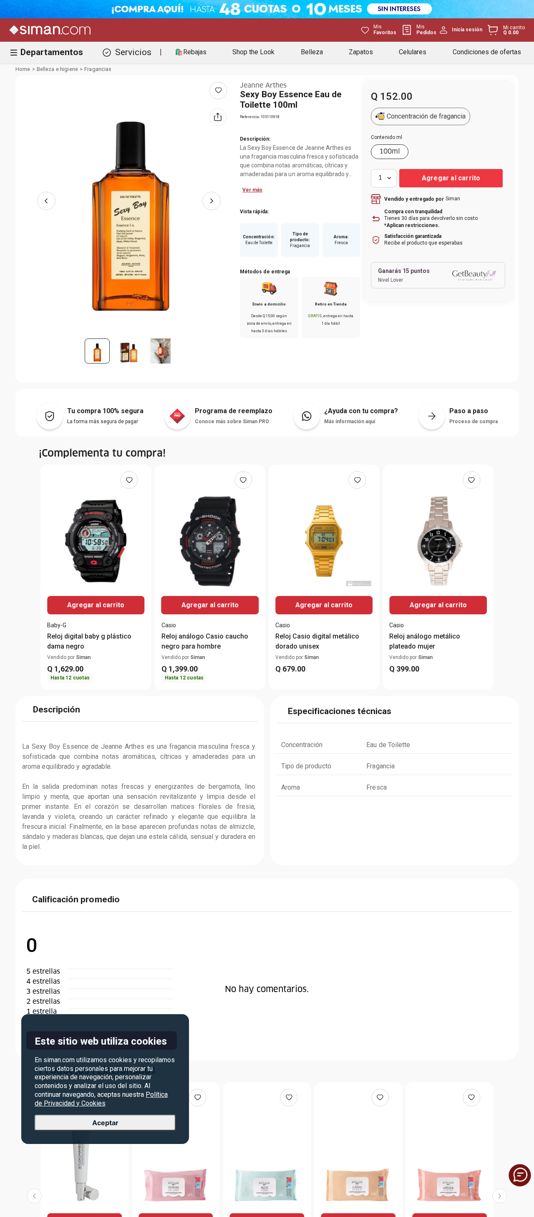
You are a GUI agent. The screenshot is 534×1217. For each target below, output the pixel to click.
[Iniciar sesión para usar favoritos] (218, 90)
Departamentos (51, 52)
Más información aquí (349, 421)
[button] (438, 120)
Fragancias (97, 69)
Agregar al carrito (95, 605)
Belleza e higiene (57, 69)
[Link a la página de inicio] (22, 69)
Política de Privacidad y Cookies (101, 1099)
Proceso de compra (473, 421)
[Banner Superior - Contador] (267, 9)
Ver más (252, 190)
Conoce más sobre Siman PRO (232, 421)
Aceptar (105, 1123)
